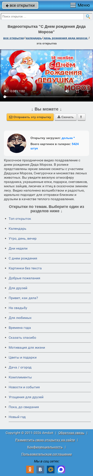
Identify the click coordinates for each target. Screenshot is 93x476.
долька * (68, 138)
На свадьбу (18, 308)
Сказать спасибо (22, 338)
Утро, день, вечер (23, 238)
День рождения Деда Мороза (66, 38)
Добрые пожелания (24, 278)
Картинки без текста (25, 268)
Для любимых (20, 318)
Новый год (17, 417)
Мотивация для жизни (27, 347)
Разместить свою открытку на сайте (45, 440)
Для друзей (18, 288)
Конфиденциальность (45, 447)
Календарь (34, 38)
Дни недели (18, 248)
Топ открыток (20, 219)
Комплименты (20, 377)
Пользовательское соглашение (46, 454)
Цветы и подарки (23, 357)
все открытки (20, 5)
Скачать (66, 117)
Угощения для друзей (26, 397)
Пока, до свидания (24, 407)
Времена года (20, 328)
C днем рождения (23, 258)
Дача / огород (20, 367)
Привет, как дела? (23, 298)
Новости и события (24, 387)
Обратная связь (71, 433)
